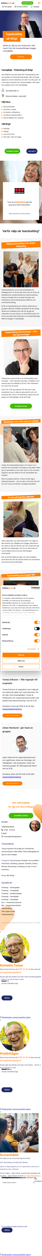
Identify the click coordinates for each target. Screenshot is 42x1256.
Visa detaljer (31, 649)
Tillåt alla (21, 655)
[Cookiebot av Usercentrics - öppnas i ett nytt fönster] (31, 588)
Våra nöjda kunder (8, 911)
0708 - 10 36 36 (9, 830)
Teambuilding (6, 908)
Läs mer (21, 57)
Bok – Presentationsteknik (11, 905)
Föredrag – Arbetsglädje (10, 887)
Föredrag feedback (22, 6)
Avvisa (21, 666)
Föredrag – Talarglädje (9, 899)
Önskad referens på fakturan (12, 1178)
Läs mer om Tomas (12, 715)
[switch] (37, 628)
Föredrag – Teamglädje (10, 896)
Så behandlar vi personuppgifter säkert (16, 1017)
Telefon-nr (5, 981)
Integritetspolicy (7, 914)
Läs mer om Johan (12, 783)
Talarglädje (36, 6)
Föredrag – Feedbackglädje (11, 893)
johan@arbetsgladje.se (11, 777)
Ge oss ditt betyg (7, 875)
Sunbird (38, 922)
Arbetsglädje (8, 6)
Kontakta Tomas (27, 3)
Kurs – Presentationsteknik (11, 902)
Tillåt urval (21, 661)
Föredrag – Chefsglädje (10, 890)
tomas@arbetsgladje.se (12, 709)
